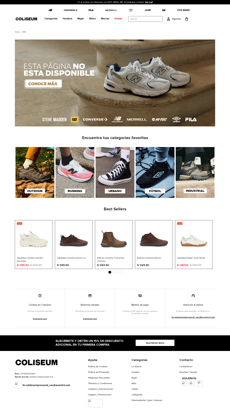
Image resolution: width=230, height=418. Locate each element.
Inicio (17, 32)
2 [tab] (113, 272)
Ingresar (176, 19)
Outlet (135, 389)
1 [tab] (109, 272)
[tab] (51, 19)
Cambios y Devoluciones (100, 389)
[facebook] (184, 383)
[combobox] (145, 19)
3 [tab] (117, 272)
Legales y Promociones (100, 394)
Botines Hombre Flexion (149, 258)
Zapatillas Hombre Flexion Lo (71, 258)
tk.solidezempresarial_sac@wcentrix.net (193, 317)
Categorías (137, 394)
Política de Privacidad (98, 372)
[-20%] (33, 255)
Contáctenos (185, 366)
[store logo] (26, 19)
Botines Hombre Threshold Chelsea (110, 259)
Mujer (134, 377)
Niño (134, 383)
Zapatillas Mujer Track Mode (191, 258)
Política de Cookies (97, 366)
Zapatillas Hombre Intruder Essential (30, 259)
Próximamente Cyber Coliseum (147, 400)
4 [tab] (121, 272)
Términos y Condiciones (100, 383)
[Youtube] (200, 384)
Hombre (136, 372)
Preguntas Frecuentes (99, 377)
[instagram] (191, 383)
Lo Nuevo (136, 366)
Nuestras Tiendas (188, 372)
